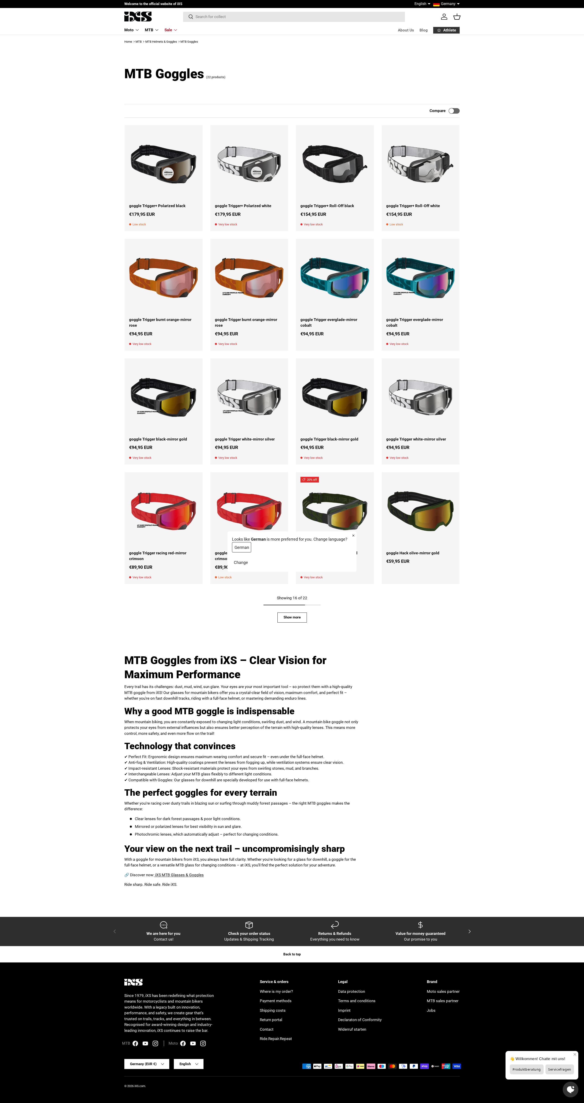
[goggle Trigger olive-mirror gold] (334, 511)
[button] (457, 17)
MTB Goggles (189, 41)
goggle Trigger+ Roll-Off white (413, 205)
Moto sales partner (443, 991)
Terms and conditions (356, 1001)
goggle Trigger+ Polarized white (243, 205)
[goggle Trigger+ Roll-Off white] (420, 164)
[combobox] (294, 17)
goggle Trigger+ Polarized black (157, 205)
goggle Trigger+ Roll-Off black (327, 205)
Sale (168, 30)
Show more (292, 617)
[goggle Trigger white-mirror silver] (249, 397)
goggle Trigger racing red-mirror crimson (157, 556)
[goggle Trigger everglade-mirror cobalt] (334, 277)
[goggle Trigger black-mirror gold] (163, 397)
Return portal (271, 1019)
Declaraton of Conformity (360, 1019)
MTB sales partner (443, 1001)
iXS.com (139, 1086)
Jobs (431, 1010)
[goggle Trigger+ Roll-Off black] (334, 164)
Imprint (344, 1010)
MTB (149, 30)
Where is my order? (276, 991)
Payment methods (276, 1001)
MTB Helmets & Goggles (161, 41)
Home (128, 41)
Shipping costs (273, 1010)
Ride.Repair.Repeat (276, 1038)
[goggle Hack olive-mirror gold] (420, 511)
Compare (438, 110)
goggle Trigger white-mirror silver (245, 439)
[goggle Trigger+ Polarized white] (249, 164)
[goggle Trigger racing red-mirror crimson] (163, 511)
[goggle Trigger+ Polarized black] (163, 164)
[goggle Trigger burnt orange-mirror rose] (163, 277)
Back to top (292, 954)
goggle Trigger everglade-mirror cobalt (328, 322)
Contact (267, 1029)
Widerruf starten (352, 1029)
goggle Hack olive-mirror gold (412, 553)
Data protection (351, 991)
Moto (129, 30)
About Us (406, 30)
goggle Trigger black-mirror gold (158, 439)
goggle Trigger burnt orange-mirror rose (160, 322)
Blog (424, 30)
